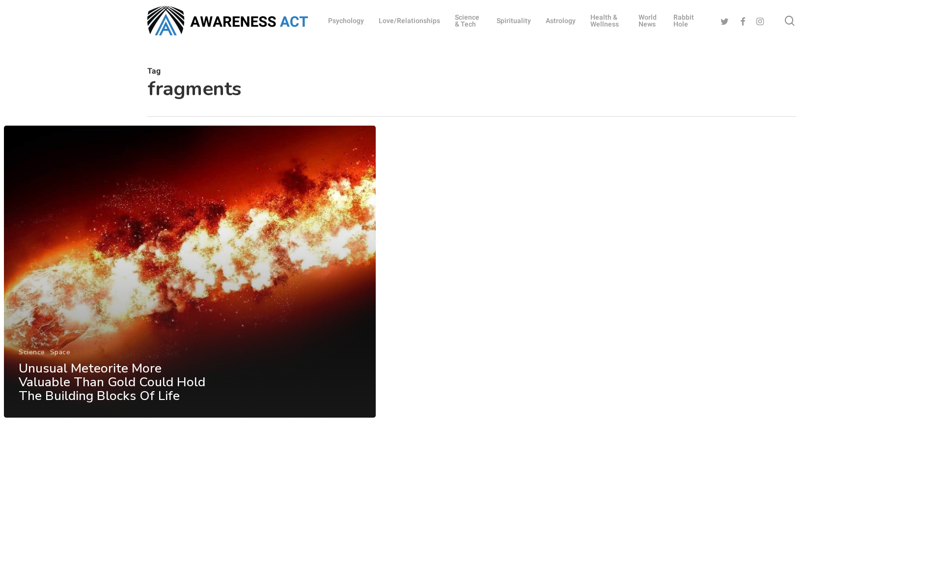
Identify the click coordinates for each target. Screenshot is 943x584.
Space (60, 352)
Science (32, 352)
